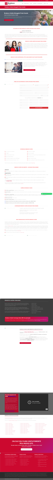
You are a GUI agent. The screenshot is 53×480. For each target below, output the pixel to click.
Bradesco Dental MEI (24, 462)
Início (22, 3)
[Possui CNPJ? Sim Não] (41, 85)
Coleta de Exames (34, 305)
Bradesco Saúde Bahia (9, 428)
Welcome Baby (34, 304)
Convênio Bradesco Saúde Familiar (11, 460)
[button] (46, 194)
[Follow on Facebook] (45, 0)
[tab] (21, 32)
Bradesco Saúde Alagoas (9, 424)
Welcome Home (34, 303)
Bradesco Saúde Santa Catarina (40, 429)
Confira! (22, 183)
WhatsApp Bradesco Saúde (42, 466)
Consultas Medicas (34, 310)
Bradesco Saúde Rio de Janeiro (40, 423)
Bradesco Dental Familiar (24, 460)
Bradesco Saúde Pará (24, 428)
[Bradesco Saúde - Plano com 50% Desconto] (10, 4)
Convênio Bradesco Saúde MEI (10, 462)
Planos (31, 3)
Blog (47, 3)
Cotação (45, 3)
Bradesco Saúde (26, 3)
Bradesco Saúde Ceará (9, 429)
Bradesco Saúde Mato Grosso (25, 424)
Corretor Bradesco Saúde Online (43, 459)
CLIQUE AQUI (22, 232)
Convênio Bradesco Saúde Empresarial (11, 461)
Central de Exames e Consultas (36, 311)
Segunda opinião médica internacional (37, 309)
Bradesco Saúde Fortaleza (9, 434)
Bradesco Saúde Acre (9, 423)
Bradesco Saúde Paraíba (24, 429)
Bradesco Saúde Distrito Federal (10, 430)
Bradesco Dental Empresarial (25, 461)
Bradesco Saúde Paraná (24, 430)
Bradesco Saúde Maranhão (25, 423)
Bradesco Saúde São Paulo (39, 430)
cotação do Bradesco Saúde (13, 420)
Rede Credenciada (39, 3)
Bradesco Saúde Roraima (39, 428)
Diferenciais (35, 3)
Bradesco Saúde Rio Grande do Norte (41, 424)
